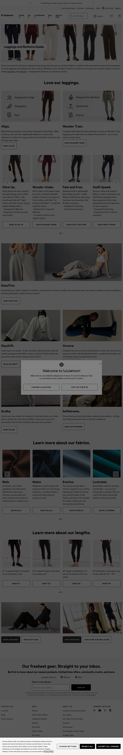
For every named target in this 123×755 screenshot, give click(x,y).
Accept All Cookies (108, 746)
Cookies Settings (68, 746)
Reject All (87, 746)
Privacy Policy (48, 751)
